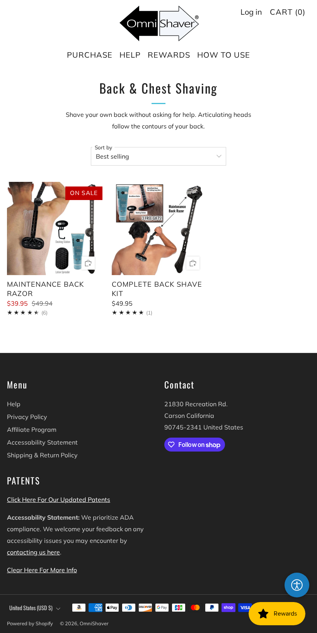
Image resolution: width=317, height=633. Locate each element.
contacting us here (33, 552)
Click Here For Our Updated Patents (58, 499)
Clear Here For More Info (42, 570)
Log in (251, 12)
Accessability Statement (42, 442)
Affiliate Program (31, 429)
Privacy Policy (27, 417)
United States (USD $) (31, 608)
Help (13, 404)
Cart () (287, 12)
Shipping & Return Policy (42, 455)
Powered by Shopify (30, 623)
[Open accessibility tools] (297, 585)
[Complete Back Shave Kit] (158, 228)
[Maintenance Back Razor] (53, 228)
